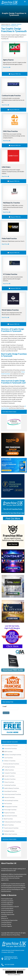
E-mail (5, 706)
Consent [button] (20, 972)
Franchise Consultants (7, 900)
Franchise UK (5, 24)
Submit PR (4, 916)
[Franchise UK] (9, 3)
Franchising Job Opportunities (9, 920)
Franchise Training (6, 924)
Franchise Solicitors (6, 922)
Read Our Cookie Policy (14, 974)
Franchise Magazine (6, 926)
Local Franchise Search (7, 908)
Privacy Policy (16, 934)
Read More (6, 67)
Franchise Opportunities (7, 914)
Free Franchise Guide (7, 898)
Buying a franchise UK (7, 912)
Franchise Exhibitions (7, 904)
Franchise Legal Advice (7, 902)
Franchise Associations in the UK (10, 906)
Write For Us (4, 918)
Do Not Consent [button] (10, 972)
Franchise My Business (7, 910)
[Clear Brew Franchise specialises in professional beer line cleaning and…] (14, 423)
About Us (9, 934)
